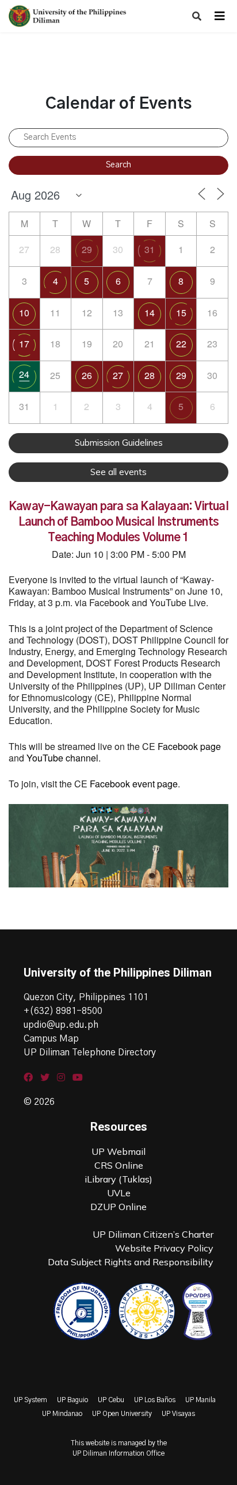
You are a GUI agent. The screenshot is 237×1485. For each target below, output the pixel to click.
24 (24, 374)
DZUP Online (118, 1206)
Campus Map (51, 1038)
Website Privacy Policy (164, 1248)
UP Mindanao (62, 1413)
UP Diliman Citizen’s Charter (153, 1234)
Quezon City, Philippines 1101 (86, 997)
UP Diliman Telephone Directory (90, 1052)
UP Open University (122, 1413)
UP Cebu (111, 1399)
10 (24, 312)
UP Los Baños (154, 1399)
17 (24, 343)
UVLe (119, 1193)
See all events (118, 471)
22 (181, 343)
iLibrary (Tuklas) (118, 1179)
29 (87, 249)
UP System (30, 1399)
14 (149, 312)
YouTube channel (62, 757)
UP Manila (200, 1399)
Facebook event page (134, 783)
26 (87, 375)
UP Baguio (72, 1399)
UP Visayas (178, 1413)
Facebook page (189, 746)
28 (149, 375)
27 (118, 375)
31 (149, 249)
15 (181, 312)
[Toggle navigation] (219, 16)
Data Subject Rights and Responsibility (130, 1262)
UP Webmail (118, 1151)
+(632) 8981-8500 (63, 1011)
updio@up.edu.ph (61, 1024)
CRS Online (118, 1165)
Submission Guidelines (119, 442)
